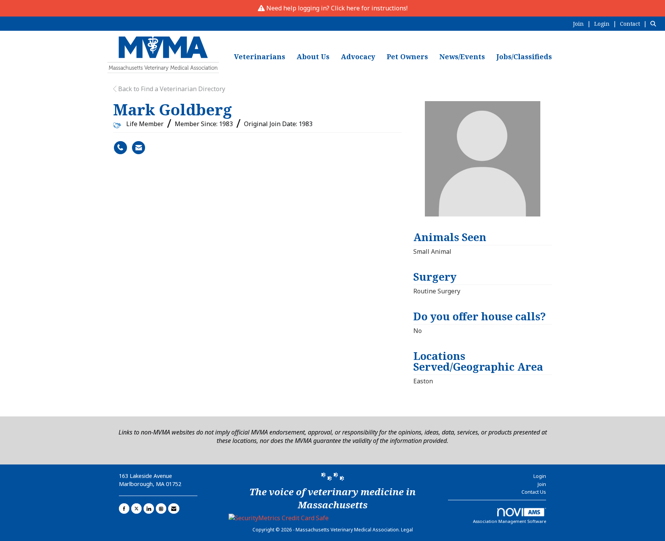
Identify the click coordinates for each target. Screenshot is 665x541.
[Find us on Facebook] (124, 508)
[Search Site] (654, 23)
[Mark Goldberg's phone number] (120, 147)
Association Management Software (509, 521)
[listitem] (583, 23)
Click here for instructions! (369, 8)
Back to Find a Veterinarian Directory (171, 89)
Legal (407, 529)
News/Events (462, 56)
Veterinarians (259, 56)
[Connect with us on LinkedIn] (149, 508)
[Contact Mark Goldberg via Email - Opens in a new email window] (138, 147)
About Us (313, 56)
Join (542, 484)
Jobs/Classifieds (524, 56)
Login (539, 476)
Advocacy (358, 56)
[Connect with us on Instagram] (161, 508)
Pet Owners (407, 56)
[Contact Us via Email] (173, 508)
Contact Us (533, 491)
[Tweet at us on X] (136, 508)
